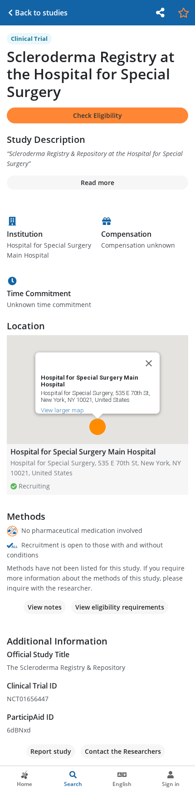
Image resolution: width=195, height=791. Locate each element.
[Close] (149, 363)
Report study (50, 751)
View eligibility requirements (119, 607)
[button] (97, 427)
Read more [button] (97, 182)
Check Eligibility (97, 115)
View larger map (62, 410)
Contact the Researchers (123, 751)
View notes (45, 607)
